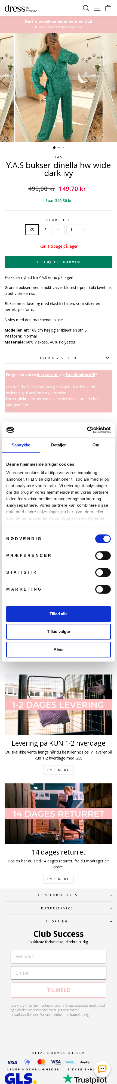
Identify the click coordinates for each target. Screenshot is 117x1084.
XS (32, 229)
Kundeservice (57, 908)
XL (85, 229)
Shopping (57, 921)
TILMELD (59, 990)
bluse (58, 319)
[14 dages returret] (58, 813)
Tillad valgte (58, 631)
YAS (58, 157)
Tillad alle (58, 614)
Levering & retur (59, 358)
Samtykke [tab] (21, 445)
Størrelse (58, 220)
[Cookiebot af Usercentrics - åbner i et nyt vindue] (87, 429)
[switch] (103, 555)
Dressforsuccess (57, 895)
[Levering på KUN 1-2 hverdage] (58, 705)
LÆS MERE (58, 770)
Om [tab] (96, 445)
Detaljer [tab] (58, 445)
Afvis (58, 649)
